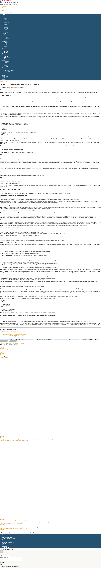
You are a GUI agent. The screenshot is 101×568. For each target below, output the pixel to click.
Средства (4, 48)
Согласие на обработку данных (8, 542)
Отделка (5, 34)
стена (13, 343)
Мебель (3, 10)
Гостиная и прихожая (8, 17)
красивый (7, 343)
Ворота (5, 47)
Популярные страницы (6, 547)
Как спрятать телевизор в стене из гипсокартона (11, 332)
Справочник (4, 546)
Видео (5, 74)
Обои (5, 23)
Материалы (4, 20)
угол (19, 343)
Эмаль (5, 58)
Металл (5, 24)
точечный (16, 343)
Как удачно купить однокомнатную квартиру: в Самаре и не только (13, 530)
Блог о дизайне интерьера (9, 2)
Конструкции (4, 41)
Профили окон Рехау (4, 437)
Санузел (5, 19)
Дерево (5, 25)
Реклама (4, 543)
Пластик (5, 29)
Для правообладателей (6, 544)
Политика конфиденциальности (8, 541)
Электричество (7, 68)
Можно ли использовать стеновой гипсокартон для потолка (14, 336)
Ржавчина (6, 52)
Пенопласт (6, 32)
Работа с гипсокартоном (9, 70)
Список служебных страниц (7, 537)
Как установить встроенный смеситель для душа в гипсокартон (14, 334)
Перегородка (6, 62)
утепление (22, 343)
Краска (3, 53)
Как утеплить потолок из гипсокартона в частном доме (13, 335)
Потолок (6, 42)
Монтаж (3, 60)
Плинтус (10, 343)
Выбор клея (6, 77)
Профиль (6, 66)
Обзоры (3, 535)
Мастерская (6, 72)
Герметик (6, 49)
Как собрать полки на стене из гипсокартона (11, 331)
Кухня (5, 15)
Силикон (6, 27)
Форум (3, 75)
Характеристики (7, 57)
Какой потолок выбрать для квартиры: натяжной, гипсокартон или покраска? (15, 349)
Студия (3, 7)
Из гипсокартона (7, 63)
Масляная (6, 56)
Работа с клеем (5, 76)
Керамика (6, 28)
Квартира (4, 6)
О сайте (3, 534)
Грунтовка (6, 37)
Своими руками (7, 71)
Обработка (6, 36)
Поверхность (4, 33)
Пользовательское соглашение (8, 538)
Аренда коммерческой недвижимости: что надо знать (10, 525)
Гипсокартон (6, 22)
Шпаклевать (6, 38)
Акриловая (6, 55)
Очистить (6, 51)
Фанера (5, 30)
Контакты (4, 539)
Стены (5, 43)
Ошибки (3, 79)
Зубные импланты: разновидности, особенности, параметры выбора (13, 520)
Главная (3, 14)
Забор (5, 46)
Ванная (5, 18)
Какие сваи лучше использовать (6, 354)
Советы (3, 67)
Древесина (6, 61)
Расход (5, 65)
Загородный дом (5, 9)
